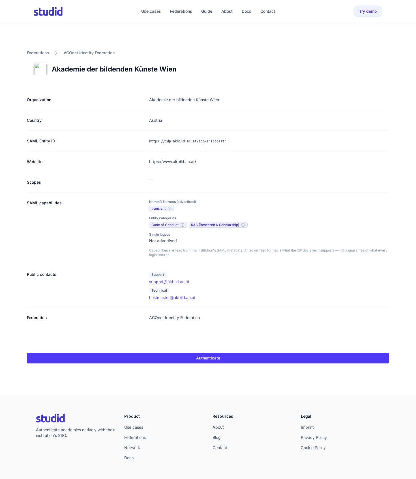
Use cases (151, 11)
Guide (206, 11)
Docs (246, 11)
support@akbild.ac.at (169, 281)
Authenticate (208, 358)
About (227, 11)
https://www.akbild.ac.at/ (172, 161)
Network (132, 447)
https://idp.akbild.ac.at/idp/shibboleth (187, 141)
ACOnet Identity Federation (89, 52)
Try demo (368, 11)
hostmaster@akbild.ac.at (172, 297)
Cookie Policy (313, 447)
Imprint (307, 427)
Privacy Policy (314, 437)
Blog (217, 437)
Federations (181, 11)
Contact (267, 11)
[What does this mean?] (169, 208)
